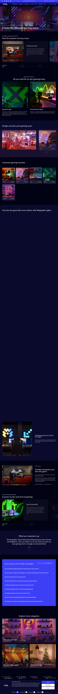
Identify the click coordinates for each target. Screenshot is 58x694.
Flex (41, 148)
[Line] (31, 133)
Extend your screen (4, 66)
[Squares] (28, 137)
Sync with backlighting (22, 66)
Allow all (48, 682)
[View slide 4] (49, 152)
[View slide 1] (45, 152)
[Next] (40, 1)
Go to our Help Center (48, 563)
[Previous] (18, 1)
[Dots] (8, 174)
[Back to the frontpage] (2, 25)
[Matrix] (15, 135)
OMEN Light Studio (31, 524)
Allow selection (48, 685)
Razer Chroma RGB (5, 524)
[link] (15, 94)
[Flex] (24, 134)
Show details (47, 692)
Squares (4, 198)
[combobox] (46, 1)
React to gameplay (40, 66)
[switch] (26, 692)
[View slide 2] (46, 152)
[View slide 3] (47, 152)
